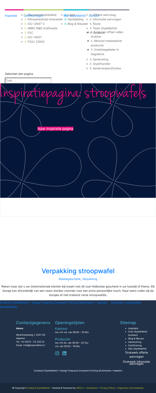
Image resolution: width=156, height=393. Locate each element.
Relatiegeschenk (70, 279)
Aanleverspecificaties (107, 68)
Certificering (135, 345)
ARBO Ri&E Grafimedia (42, 28)
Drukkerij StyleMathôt (38, 387)
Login (71, 14)
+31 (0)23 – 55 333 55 (32, 341)
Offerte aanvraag (104, 14)
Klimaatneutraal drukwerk (45, 19)
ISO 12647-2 (36, 23)
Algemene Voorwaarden (130, 387)
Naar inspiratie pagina (55, 129)
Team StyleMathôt (105, 28)
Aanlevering (100, 59)
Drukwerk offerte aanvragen (136, 354)
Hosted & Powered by (68, 387)
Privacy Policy (107, 387)
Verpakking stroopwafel (78, 271)
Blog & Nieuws (77, 23)
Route (97, 23)
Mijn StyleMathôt (137, 348)
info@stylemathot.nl (34, 345)
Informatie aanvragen (107, 19)
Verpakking (89, 279)
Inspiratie (11, 15)
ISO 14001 (35, 37)
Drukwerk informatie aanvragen (136, 363)
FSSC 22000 (36, 41)
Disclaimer (92, 387)
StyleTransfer (101, 63)
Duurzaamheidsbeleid (42, 14)
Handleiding (75, 19)
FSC (30, 32)
